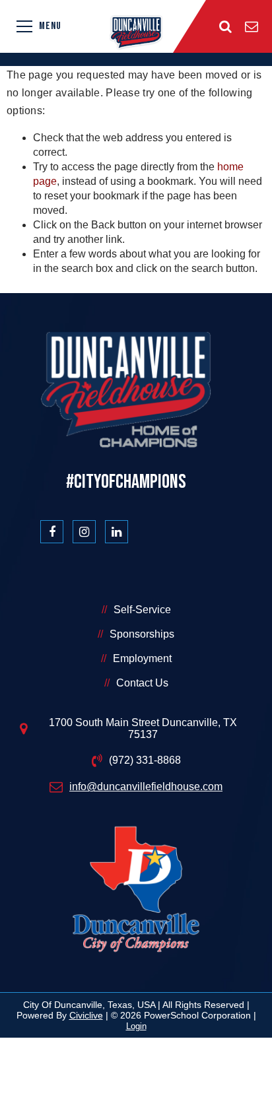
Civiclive (86, 1015)
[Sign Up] (251, 26)
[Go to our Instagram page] (84, 531)
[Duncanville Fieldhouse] (136, 32)
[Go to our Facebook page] (51, 531)
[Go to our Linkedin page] (116, 531)
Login (136, 1026)
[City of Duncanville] (136, 891)
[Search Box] (225, 26)
